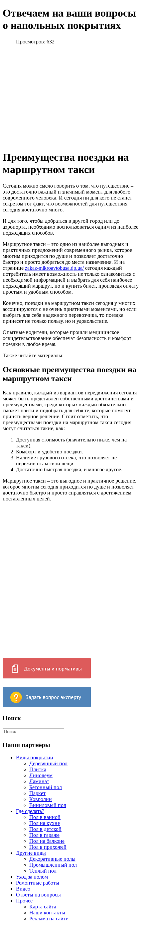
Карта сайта (42, 906)
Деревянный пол (48, 763)
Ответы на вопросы (38, 895)
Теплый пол (43, 871)
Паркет (37, 793)
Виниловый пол (47, 805)
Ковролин (40, 799)
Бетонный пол (45, 787)
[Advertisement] (58, 96)
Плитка (37, 769)
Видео (23, 889)
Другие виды (31, 853)
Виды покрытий (34, 757)
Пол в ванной (45, 817)
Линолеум (41, 775)
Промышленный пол (53, 865)
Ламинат (39, 781)
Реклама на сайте (48, 918)
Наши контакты (47, 912)
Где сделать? (30, 811)
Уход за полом (32, 877)
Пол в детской (45, 829)
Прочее (24, 900)
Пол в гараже (44, 835)
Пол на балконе (47, 841)
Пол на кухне (44, 823)
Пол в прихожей (48, 847)
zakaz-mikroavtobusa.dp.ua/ (54, 268)
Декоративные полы (52, 859)
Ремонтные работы (37, 883)
